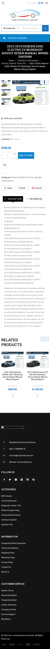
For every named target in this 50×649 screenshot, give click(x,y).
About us (5, 572)
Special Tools (7, 524)
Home (11, 60)
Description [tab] (14, 199)
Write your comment (13, 118)
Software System (9, 520)
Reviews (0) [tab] (35, 199)
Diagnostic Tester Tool (11, 505)
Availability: (5, 139)
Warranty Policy (8, 557)
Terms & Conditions (9, 548)
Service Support (8, 614)
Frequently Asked (9, 600)
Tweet (9, 188)
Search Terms (7, 590)
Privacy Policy (7, 562)
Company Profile (8, 609)
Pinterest (38, 188)
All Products (6, 496)
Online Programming (10, 510)
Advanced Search (9, 595)
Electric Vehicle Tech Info (13, 63)
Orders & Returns (8, 605)
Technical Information (28, 60)
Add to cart (26, 155)
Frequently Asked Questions (13, 543)
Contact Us (6, 567)
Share (22, 188)
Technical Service (9, 501)
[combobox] (10, 28)
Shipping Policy (8, 553)
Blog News (5, 619)
